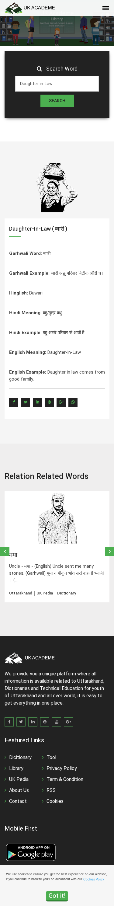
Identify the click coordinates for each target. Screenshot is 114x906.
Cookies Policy (93, 879)
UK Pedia (19, 779)
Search (57, 100)
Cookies (55, 801)
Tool (51, 757)
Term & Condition (65, 779)
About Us (19, 790)
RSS (51, 790)
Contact (18, 801)
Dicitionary (20, 757)
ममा (13, 555)
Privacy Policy (62, 768)
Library (16, 768)
